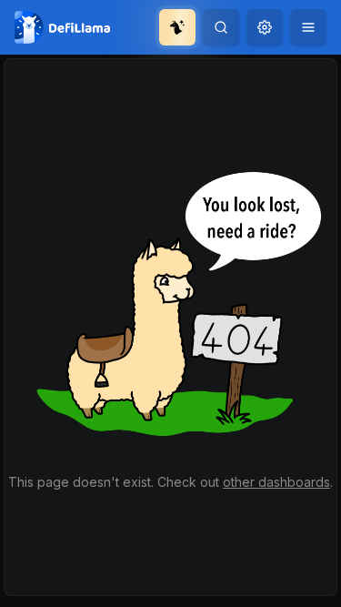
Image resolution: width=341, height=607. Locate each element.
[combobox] (264, 27)
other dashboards (276, 482)
